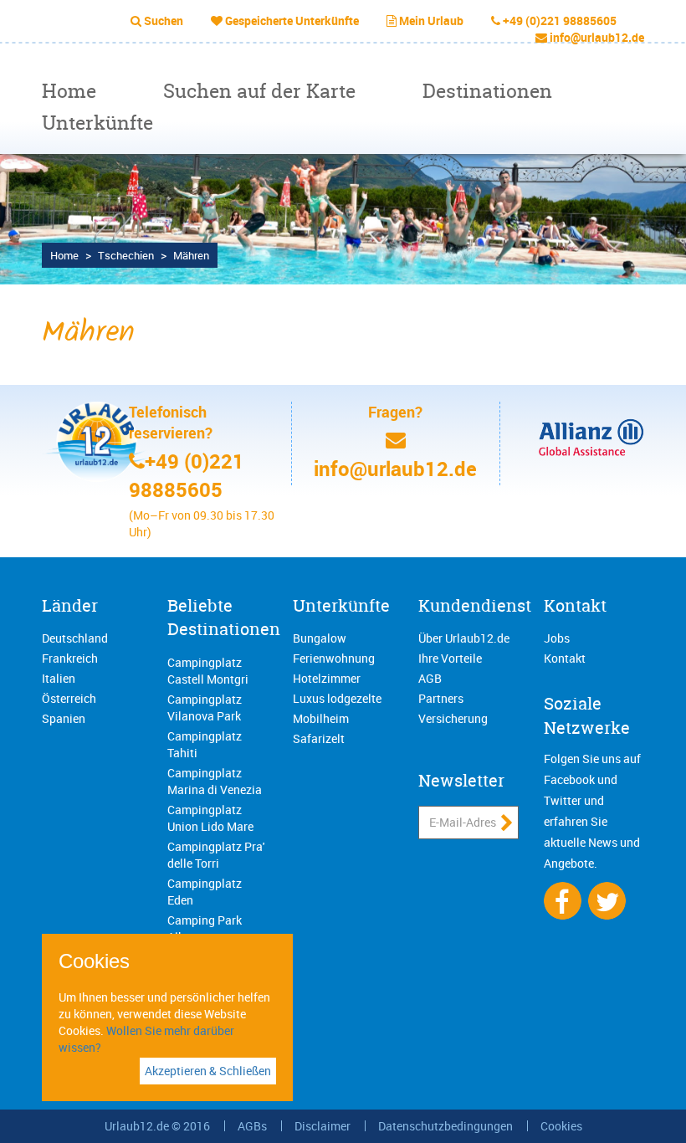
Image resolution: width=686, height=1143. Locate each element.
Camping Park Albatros (204, 928)
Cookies (561, 1126)
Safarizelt (319, 738)
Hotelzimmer (327, 678)
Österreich (69, 698)
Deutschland (75, 638)
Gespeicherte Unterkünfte (292, 20)
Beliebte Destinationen (223, 617)
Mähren (191, 255)
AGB (430, 678)
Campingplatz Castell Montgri (207, 670)
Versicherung (453, 718)
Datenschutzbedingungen (445, 1126)
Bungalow (319, 638)
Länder (70, 605)
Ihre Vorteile (450, 658)
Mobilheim (321, 718)
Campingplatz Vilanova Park (204, 707)
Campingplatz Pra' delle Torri (215, 854)
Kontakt (575, 605)
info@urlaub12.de (597, 37)
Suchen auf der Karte (259, 91)
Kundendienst (474, 605)
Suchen (163, 20)
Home (69, 91)
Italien (58, 678)
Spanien (63, 718)
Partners (440, 698)
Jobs (557, 638)
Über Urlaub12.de (463, 638)
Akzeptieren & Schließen (208, 1071)
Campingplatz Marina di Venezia (214, 781)
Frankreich (70, 658)
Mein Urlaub (431, 20)
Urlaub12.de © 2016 (157, 1126)
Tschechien (126, 255)
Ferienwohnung (334, 658)
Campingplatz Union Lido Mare (210, 818)
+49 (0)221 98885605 (560, 20)
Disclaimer (322, 1126)
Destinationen (487, 91)
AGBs (252, 1126)
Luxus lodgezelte (337, 698)
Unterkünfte (97, 123)
